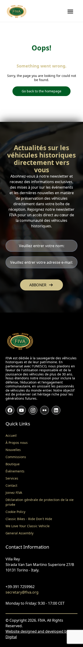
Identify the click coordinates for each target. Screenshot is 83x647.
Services (12, 478)
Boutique (13, 464)
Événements (15, 471)
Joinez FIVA (14, 492)
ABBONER (41, 285)
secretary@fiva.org (22, 592)
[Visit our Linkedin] (56, 410)
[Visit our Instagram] (33, 410)
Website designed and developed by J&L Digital (40, 634)
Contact (11, 485)
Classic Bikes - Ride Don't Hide (29, 519)
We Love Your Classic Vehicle (28, 526)
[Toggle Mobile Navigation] (70, 11)
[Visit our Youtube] (21, 410)
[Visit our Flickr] (44, 410)
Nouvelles (13, 450)
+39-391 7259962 (20, 586)
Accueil (11, 435)
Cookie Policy (15, 511)
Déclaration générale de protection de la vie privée (40, 502)
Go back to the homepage (41, 91)
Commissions (16, 457)
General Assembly (19, 533)
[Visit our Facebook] (10, 410)
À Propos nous (17, 442)
